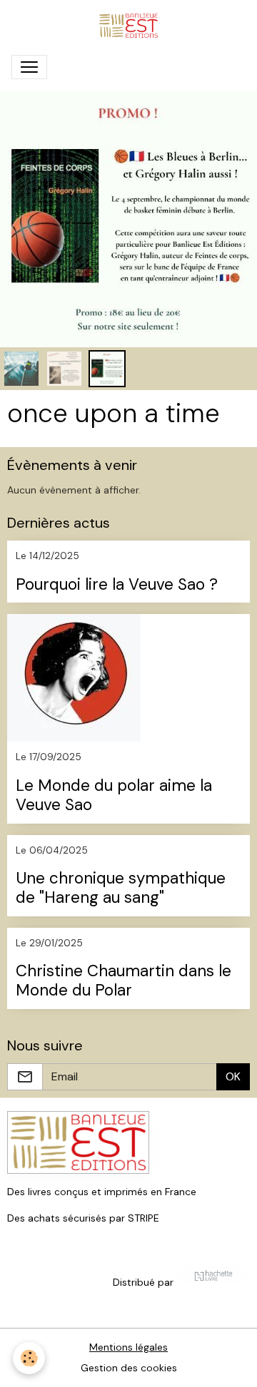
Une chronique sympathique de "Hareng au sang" (121, 888)
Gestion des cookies (129, 1367)
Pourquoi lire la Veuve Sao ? (117, 585)
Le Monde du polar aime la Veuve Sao (114, 796)
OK (233, 1076)
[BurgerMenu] (29, 67)
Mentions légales (128, 1347)
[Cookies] (29, 1358)
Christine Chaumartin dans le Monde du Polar (123, 981)
